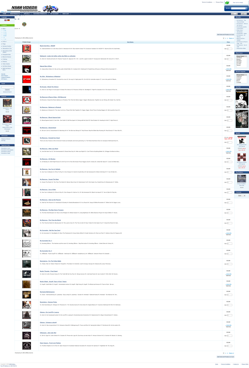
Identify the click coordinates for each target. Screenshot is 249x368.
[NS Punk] (241, 62)
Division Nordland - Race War (241, 184)
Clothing (5, 59)
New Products (15, 13)
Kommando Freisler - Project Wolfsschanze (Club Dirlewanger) (7, 126)
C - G (4, 32)
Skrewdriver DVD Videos (7, 51)
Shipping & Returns (5, 139)
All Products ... (4, 79)
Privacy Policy (219, 2)
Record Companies (240, 71)
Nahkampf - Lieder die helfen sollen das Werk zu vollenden (57, 56)
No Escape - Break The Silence (49, 87)
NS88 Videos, (12, 364)
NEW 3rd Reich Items (7, 69)
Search (3, 83)
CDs (20, 15)
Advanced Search (7, 91)
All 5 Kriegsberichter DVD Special (241, 145)
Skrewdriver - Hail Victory (7, 108)
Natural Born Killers (46, 66)
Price (228, 42)
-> (4, 28)
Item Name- (130, 42)
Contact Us (236, 364)
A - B (4, 30)
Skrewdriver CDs (7, 48)
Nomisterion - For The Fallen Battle (50, 261)
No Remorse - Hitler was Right (49, 148)
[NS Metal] (241, 61)
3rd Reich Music (7, 66)
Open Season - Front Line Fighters (50, 343)
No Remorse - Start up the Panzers (50, 200)
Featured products (40, 13)
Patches (5, 61)
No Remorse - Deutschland (48, 127)
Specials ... (3, 74)
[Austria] (241, 79)
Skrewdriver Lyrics (5, 148)
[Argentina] (241, 76)
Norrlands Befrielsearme (47, 292)
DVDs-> (5, 41)
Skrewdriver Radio (5, 153)
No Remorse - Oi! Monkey (47, 159)
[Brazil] (241, 81)
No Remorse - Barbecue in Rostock (50, 107)
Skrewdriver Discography (7, 149)
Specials (27, 13)
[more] (9, 96)
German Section (7, 46)
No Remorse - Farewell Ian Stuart (50, 138)
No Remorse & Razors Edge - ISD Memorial (53, 97)
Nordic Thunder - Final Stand (48, 271)
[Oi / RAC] (241, 64)
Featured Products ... (6, 77)
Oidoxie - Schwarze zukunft (48, 322)
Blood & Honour (7, 57)
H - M (4, 34)
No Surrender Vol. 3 (46, 240)
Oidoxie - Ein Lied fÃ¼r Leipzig (49, 312)
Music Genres (239, 53)
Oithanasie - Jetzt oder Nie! (48, 333)
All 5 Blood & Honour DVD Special (242, 163)
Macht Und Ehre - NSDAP (47, 46)
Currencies (238, 192)
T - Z (4, 39)
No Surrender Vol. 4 (46, 251)
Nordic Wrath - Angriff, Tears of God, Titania (53, 281)
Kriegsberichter (7, 54)
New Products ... (5, 75)
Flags (4, 44)
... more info (228, 69)
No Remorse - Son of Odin (48, 189)
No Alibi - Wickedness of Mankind (50, 76)
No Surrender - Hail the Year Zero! (50, 230)
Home (4, 13)
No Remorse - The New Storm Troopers (52, 210)
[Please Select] (241, 56)
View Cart (65, 13)
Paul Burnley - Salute (242, 33)
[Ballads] (241, 59)
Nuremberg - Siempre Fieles (48, 302)
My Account (55, 13)
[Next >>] (231, 38)
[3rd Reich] (241, 58)
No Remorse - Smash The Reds (49, 179)
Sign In (2, 11)
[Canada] (241, 82)
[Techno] (241, 65)
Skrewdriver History (6, 151)
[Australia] (241, 78)
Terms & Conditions (207, 2)
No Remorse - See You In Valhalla (50, 169)
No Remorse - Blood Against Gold (50, 117)
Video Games (6, 64)
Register (9, 11)
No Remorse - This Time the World (50, 220)
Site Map (3, 140)
